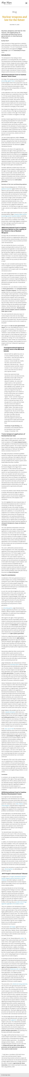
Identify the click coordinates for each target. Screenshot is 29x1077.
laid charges (12, 926)
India (17, 804)
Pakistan (21, 804)
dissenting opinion (8, 608)
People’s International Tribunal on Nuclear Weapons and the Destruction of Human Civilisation (13, 878)
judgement (13, 1020)
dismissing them (9, 869)
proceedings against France (8, 81)
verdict (22, 938)
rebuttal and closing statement (19, 984)
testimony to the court (15, 969)
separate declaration (10, 712)
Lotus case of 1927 (9, 728)
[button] (26, 3)
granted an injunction (6, 189)
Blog (14, 11)
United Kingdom (5, 805)
